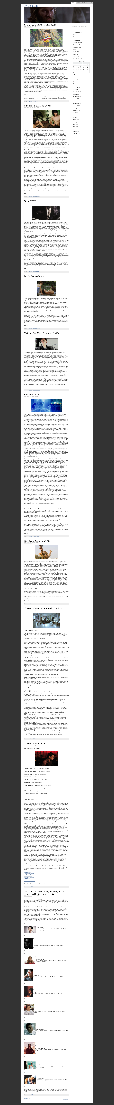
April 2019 (75, 89)
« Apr (74, 74)
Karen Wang (27, 878)
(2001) (34, 276)
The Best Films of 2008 (34, 743)
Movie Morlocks (76, 44)
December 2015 (77, 96)
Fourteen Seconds (77, 42)
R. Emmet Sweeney (29, 877)
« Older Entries (27, 1098)
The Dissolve (76, 56)
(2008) (40, 25)
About (78, 2)
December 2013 (77, 101)
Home (73, 2)
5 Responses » (36, 536)
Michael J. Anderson (29, 873)
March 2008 (76, 131)
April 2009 (75, 117)
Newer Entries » (65, 1099)
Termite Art (75, 54)
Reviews (30, 101)
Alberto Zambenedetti (29, 881)
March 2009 (76, 119)
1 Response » (36, 101)
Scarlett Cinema (77, 47)
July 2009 (75, 112)
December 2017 (77, 91)
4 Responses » (34, 1094)
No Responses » (36, 196)
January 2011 (76, 108)
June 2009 (75, 115)
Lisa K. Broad (27, 874)
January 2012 (76, 105)
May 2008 (75, 126)
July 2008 (75, 124)
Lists (30, 886)
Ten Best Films (76, 51)
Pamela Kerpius (28, 876)
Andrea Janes (27, 872)
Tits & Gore (31, 6)
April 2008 (75, 129)
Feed (90, 2)
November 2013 (77, 103)
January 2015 (76, 98)
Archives (84, 2)
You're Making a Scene (78, 58)
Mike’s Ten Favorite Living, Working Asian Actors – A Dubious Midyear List (44, 892)
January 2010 (76, 110)
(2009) (30, 201)
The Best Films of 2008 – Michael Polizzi (43, 608)
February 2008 (76, 133)
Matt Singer (27, 879)
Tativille (74, 49)
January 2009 (76, 122)
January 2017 (76, 94)
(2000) (41, 333)
